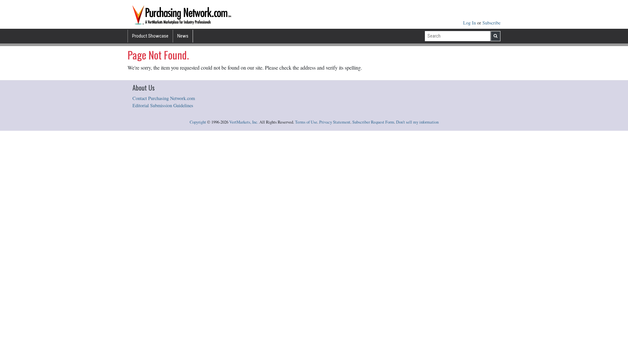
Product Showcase (150, 36)
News (182, 36)
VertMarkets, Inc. (243, 122)
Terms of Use (306, 122)
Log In (470, 23)
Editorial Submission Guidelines (162, 105)
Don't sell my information (417, 122)
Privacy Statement (334, 122)
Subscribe (491, 23)
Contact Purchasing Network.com (163, 98)
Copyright (198, 122)
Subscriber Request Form (373, 122)
